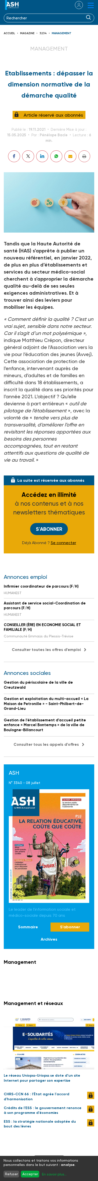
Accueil (9, 33)
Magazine (27, 33)
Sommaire (28, 927)
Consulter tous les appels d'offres (46, 744)
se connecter (76, 5)
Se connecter (63, 543)
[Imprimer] (84, 156)
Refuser (11, 1174)
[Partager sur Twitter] (28, 156)
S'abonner (49, 529)
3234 (43, 33)
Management (61, 33)
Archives (49, 939)
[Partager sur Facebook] (14, 156)
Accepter (30, 1174)
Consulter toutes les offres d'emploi (46, 649)
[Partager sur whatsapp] (56, 156)
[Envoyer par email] (70, 156)
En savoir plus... (54, 1174)
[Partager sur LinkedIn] (42, 156)
